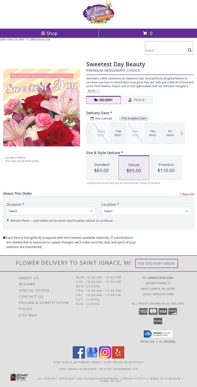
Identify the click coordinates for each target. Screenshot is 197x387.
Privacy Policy (134, 378)
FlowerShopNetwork (101, 378)
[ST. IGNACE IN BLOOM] (98, 23)
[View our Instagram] (105, 357)
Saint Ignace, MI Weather (77, 369)
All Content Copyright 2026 (60, 378)
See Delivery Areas (156, 263)
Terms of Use (110, 381)
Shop (52, 33)
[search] (190, 50)
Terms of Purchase (165, 378)
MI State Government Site (118, 369)
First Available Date (134, 118)
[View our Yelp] (118, 357)
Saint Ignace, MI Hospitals (124, 362)
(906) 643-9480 (163, 294)
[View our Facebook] (79, 357)
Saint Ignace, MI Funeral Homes (77, 362)
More (92, 90)
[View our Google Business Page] (92, 357)
